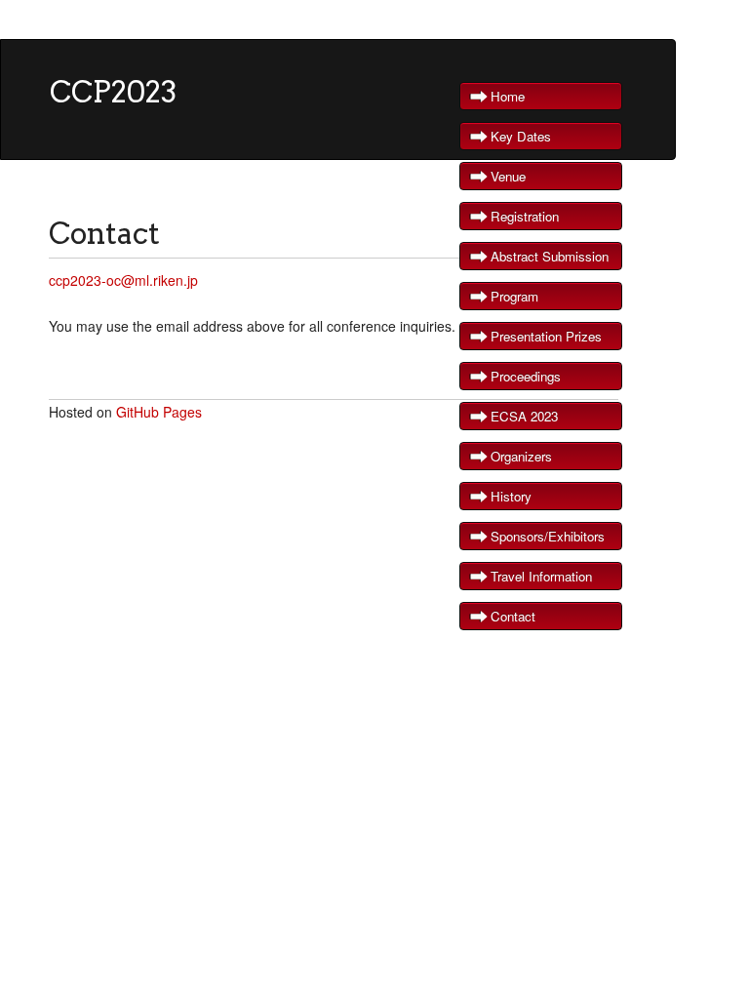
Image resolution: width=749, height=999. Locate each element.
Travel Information (541, 576)
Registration (525, 216)
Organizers (521, 456)
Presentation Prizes (546, 336)
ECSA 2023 (524, 416)
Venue (508, 176)
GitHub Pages (159, 411)
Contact (513, 616)
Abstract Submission (550, 256)
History (511, 496)
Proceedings (526, 376)
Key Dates (521, 136)
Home (508, 96)
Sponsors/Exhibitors (548, 536)
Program (514, 296)
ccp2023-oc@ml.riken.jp (123, 280)
